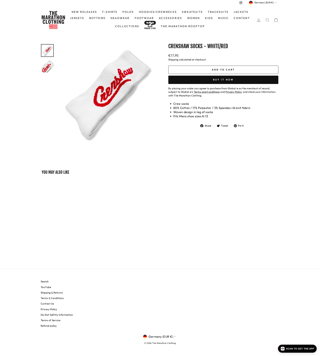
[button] (297, 349)
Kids (209, 18)
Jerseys (77, 18)
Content (242, 18)
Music (223, 18)
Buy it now (223, 79)
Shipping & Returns (52, 292)
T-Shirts (110, 11)
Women (193, 18)
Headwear (120, 18)
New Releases (84, 11)
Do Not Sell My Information (57, 314)
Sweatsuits (192, 11)
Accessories (170, 18)
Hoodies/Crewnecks (158, 11)
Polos (128, 11)
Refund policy (49, 325)
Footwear (144, 18)
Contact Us (47, 303)
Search (45, 281)
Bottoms (97, 18)
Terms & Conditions (52, 298)
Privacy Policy (49, 309)
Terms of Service (50, 320)
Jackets (241, 11)
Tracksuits (218, 11)
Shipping (173, 59)
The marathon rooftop (183, 26)
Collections (127, 26)
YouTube (46, 287)
